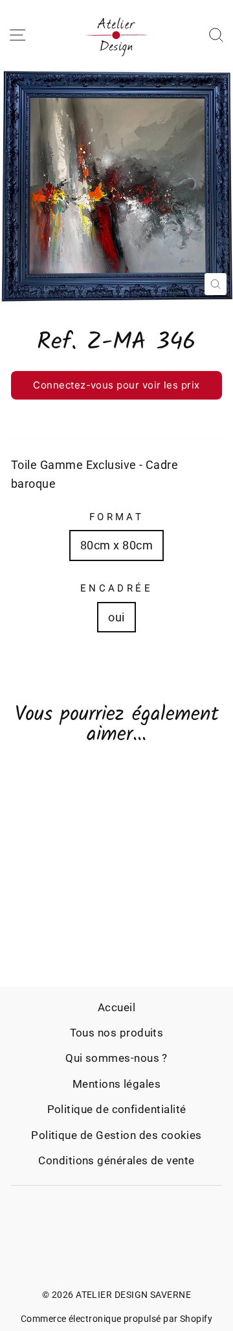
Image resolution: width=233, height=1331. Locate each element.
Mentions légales (116, 1083)
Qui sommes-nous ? (116, 1057)
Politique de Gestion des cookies (116, 1135)
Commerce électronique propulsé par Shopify (116, 1318)
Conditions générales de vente (116, 1160)
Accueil (116, 1007)
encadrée (116, 588)
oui (116, 617)
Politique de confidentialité (116, 1109)
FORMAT (116, 517)
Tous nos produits (117, 1032)
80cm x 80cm (116, 545)
